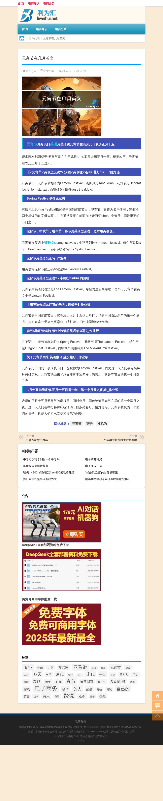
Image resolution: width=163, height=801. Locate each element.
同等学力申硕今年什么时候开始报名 (107, 479)
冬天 (37, 674)
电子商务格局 (93, 459)
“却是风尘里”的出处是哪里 (101, 472)
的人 (78, 689)
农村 (26, 674)
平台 (102, 674)
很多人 (124, 674)
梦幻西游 (117, 681)
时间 (59, 681)
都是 (102, 696)
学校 (70, 674)
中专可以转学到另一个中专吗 (41, 459)
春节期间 (86, 681)
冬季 (48, 674)
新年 (48, 682)
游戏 (27, 689)
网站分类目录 (75, 726)
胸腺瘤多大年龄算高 (35, 466)
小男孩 (81, 740)
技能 (26, 681)
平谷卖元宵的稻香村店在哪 (120, 440)
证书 (36, 696)
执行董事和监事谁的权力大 (40, 479)
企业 (94, 667)
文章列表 (34, 38)
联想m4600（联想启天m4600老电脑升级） (50, 472)
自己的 (123, 688)
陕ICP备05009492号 (132, 726)
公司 (128, 668)
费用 (56, 696)
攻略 (37, 681)
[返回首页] (156, 695)
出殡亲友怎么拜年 (37, 440)
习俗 (51, 667)
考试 (109, 689)
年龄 (113, 674)
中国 (40, 668)
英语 (53, 144)
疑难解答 (116, 726)
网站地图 (105, 726)
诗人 (46, 696)
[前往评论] (156, 705)
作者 (103, 667)
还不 (82, 696)
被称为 (49, 242)
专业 (28, 667)
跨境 (69, 695)
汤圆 (132, 681)
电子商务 (46, 688)
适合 (92, 696)
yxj (34, 71)
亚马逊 (80, 667)
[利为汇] (39, 8)
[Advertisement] (81, 773)
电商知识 (33, 3)
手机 (135, 674)
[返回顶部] (156, 715)
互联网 (63, 667)
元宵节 (32, 144)
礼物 (99, 689)
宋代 (91, 674)
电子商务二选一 (95, 466)
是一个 (102, 682)
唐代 (60, 674)
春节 (71, 680)
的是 (89, 689)
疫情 (65, 689)
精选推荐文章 (91, 726)
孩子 (80, 674)
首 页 (21, 3)
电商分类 (48, 3)
